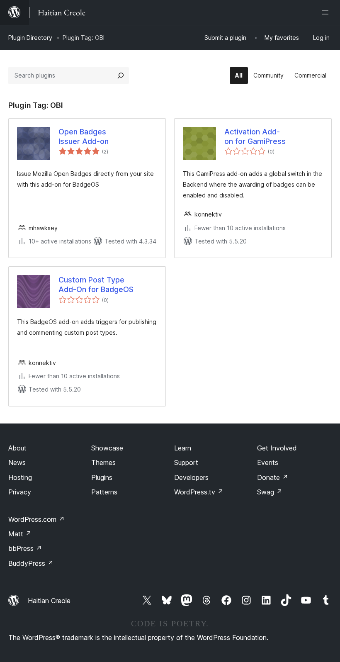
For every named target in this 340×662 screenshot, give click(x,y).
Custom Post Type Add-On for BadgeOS (96, 284)
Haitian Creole (49, 600)
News (17, 462)
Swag (269, 492)
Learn (182, 448)
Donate (272, 477)
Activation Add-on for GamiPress (255, 136)
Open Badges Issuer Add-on (83, 136)
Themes (103, 462)
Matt (20, 534)
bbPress (25, 548)
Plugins (101, 477)
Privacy (19, 492)
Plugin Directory (30, 37)
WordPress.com (36, 519)
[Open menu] (326, 12)
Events (267, 462)
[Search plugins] (120, 75)
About (17, 448)
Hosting (20, 477)
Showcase (107, 448)
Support (186, 462)
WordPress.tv (198, 492)
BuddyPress (30, 563)
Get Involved (277, 448)
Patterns (104, 492)
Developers (191, 477)
